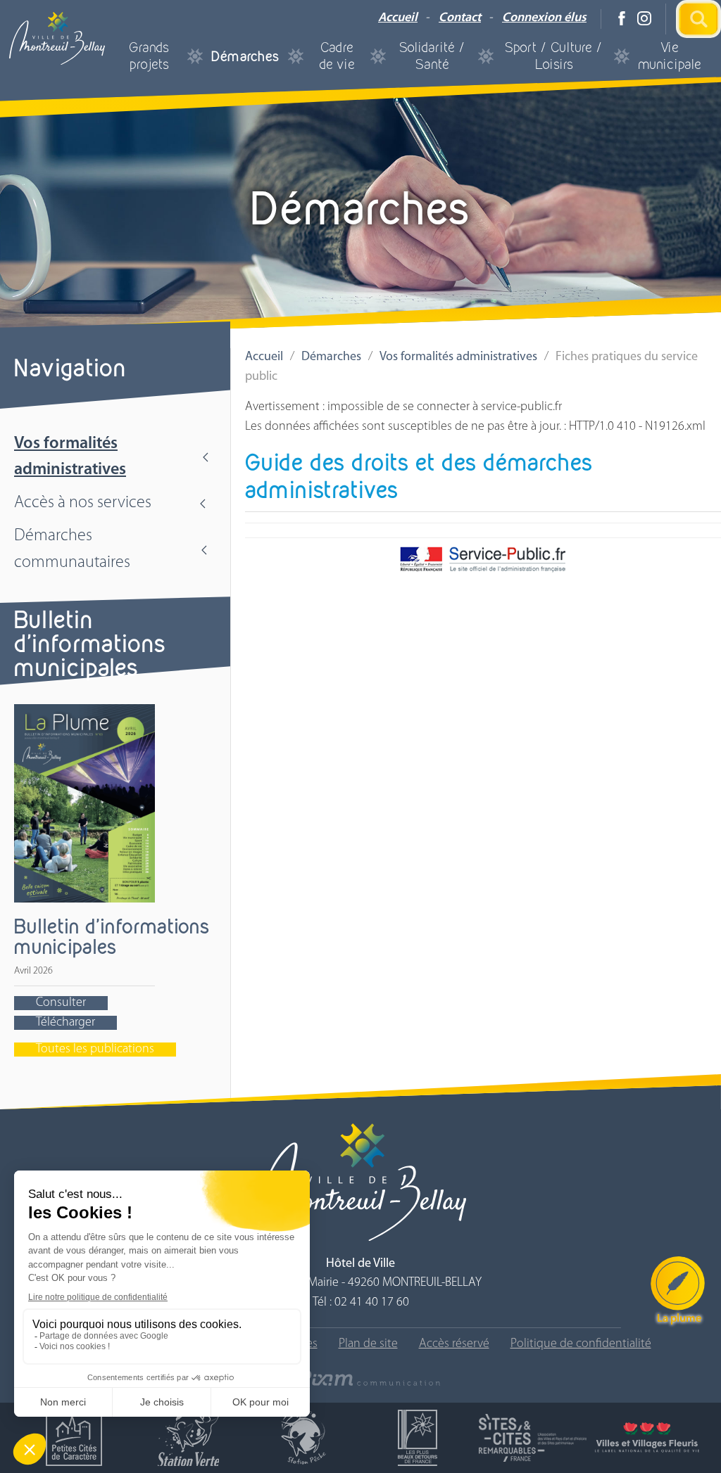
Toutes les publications (95, 1049)
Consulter (61, 1003)
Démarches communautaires (72, 549)
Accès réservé (454, 1344)
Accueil (398, 18)
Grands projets (149, 55)
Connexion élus (544, 18)
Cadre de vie (337, 55)
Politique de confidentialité (580, 1344)
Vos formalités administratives (70, 456)
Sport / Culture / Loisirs (554, 55)
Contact (460, 18)
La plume (679, 1319)
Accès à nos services (82, 503)
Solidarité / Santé (432, 55)
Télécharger (65, 1022)
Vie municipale (669, 55)
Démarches (245, 56)
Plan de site (368, 1344)
